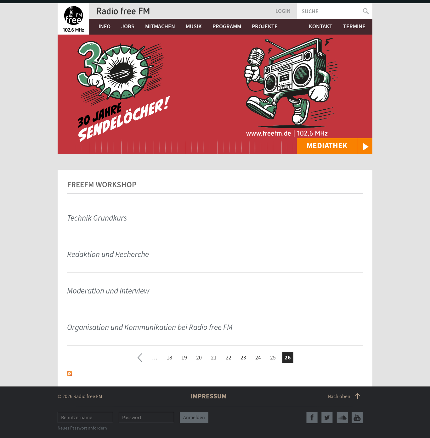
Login (283, 10)
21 (214, 357)
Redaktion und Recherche (108, 254)
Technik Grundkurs (97, 218)
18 (169, 357)
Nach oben (339, 396)
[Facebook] (312, 417)
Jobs (127, 26)
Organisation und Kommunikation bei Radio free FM (150, 327)
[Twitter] (327, 417)
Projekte (265, 26)
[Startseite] (73, 19)
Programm (226, 26)
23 (243, 357)
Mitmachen (160, 26)
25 (273, 357)
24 (258, 357)
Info (104, 26)
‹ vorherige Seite (139, 358)
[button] (334, 146)
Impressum (209, 396)
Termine (354, 26)
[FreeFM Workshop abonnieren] (69, 373)
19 (184, 357)
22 (228, 357)
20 (199, 357)
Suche (310, 11)
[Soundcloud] (342, 417)
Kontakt (320, 26)
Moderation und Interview (108, 291)
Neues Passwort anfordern (82, 428)
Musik (194, 26)
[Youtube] (357, 417)
